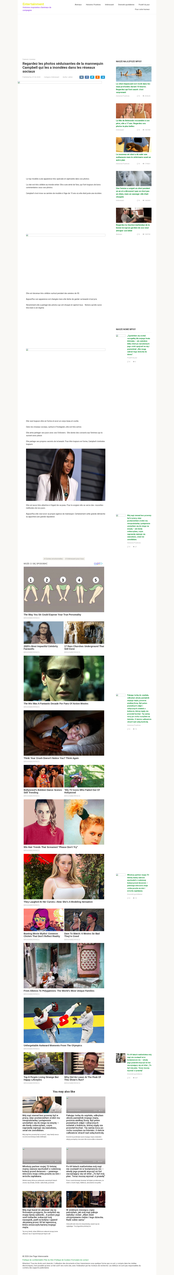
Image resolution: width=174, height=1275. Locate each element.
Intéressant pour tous (75, 559)
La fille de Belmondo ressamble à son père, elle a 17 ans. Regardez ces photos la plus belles (132, 123)
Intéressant (109, 5)
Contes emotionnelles (54, 559)
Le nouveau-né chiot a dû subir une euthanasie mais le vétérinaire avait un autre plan (133, 157)
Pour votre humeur (142, 9)
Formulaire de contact (80, 1260)
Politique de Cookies (62, 1260)
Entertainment (33, 4)
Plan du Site (48, 1260)
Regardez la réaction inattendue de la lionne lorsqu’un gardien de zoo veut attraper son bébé (133, 228)
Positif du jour (144, 5)
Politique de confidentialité (32, 1260)
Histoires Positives (93, 5)
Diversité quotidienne (126, 5)
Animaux (78, 5)
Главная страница (28, 59)
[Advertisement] (87, 34)
